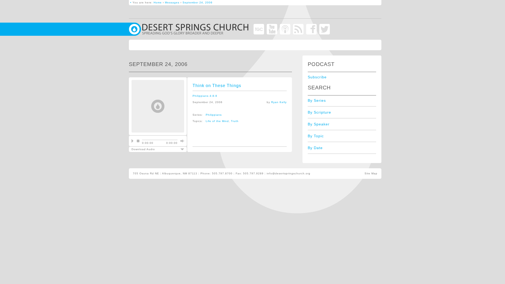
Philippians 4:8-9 (205, 95)
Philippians (214, 114)
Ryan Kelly (279, 102)
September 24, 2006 (198, 2)
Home (158, 2)
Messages (172, 2)
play (132, 141)
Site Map (371, 173)
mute (181, 141)
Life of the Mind (217, 121)
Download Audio (154, 149)
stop (138, 141)
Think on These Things (217, 85)
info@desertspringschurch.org (288, 173)
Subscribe (317, 77)
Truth (235, 121)
